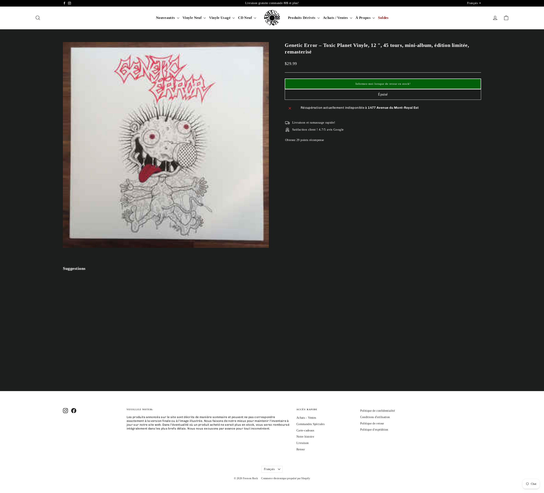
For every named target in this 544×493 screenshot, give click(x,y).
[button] (383, 84)
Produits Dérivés (302, 18)
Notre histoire (305, 436)
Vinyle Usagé (220, 18)
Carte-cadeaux (305, 430)
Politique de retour (372, 423)
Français (269, 469)
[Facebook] (64, 3)
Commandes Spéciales (310, 424)
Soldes (383, 18)
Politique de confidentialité (377, 410)
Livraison (302, 443)
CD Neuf (245, 18)
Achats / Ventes (336, 18)
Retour (300, 449)
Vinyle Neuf (193, 18)
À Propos (363, 18)
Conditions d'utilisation (375, 417)
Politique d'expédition (374, 429)
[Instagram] (69, 3)
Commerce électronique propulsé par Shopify (285, 478)
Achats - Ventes (306, 417)
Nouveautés (166, 18)
